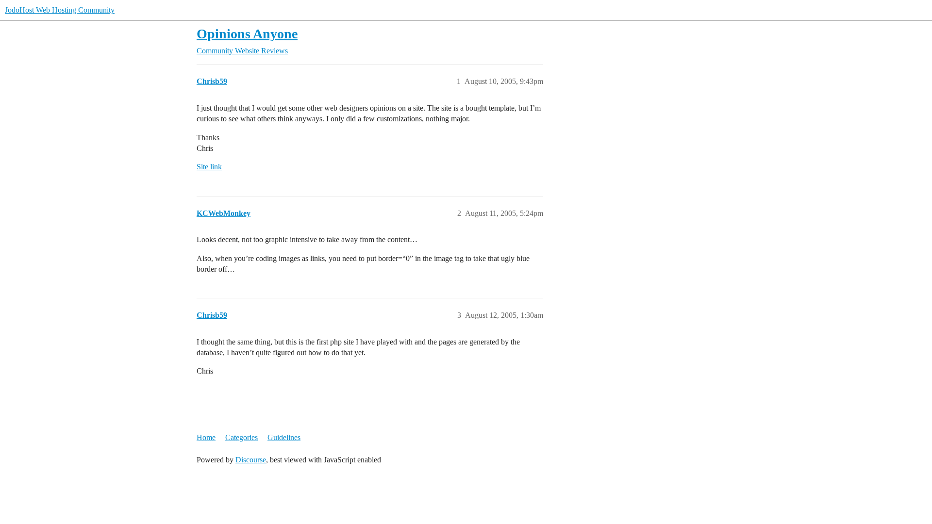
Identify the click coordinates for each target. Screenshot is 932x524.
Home (206, 437)
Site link (209, 167)
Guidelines (283, 437)
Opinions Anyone (247, 33)
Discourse (250, 460)
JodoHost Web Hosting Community (60, 10)
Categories (241, 437)
